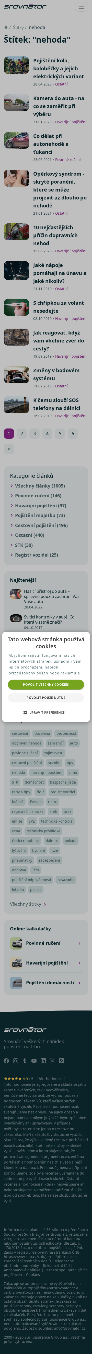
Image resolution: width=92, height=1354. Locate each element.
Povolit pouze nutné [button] (46, 697)
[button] (46, 712)
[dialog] (46, 677)
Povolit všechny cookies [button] (46, 684)
